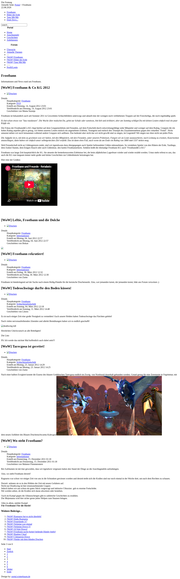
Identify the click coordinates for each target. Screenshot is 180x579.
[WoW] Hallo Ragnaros (17, 519)
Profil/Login (12, 67)
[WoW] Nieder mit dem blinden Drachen (25, 539)
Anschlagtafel (13, 35)
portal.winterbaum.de (20, 576)
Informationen (23, 236)
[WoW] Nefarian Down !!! (19, 526)
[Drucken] (12, 93)
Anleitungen (12, 40)
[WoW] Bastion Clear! (17, 534)
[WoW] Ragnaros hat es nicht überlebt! (24, 516)
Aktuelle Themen (14, 52)
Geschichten (12, 37)
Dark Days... (12, 20)
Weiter (10, 569)
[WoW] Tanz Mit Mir (16, 62)
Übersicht (11, 49)
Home (9, 32)
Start (9, 549)
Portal (17, 5)
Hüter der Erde (13, 15)
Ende (9, 572)
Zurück (10, 551)
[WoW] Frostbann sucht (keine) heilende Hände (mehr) (31, 531)
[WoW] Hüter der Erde (17, 60)
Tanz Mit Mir (13, 17)
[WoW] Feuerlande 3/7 (17, 521)
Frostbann (11, 12)
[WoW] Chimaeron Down (18, 537)
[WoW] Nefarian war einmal (19, 524)
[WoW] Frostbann (15, 57)
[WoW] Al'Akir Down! (17, 529)
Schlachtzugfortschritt (26, 304)
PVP (19, 103)
